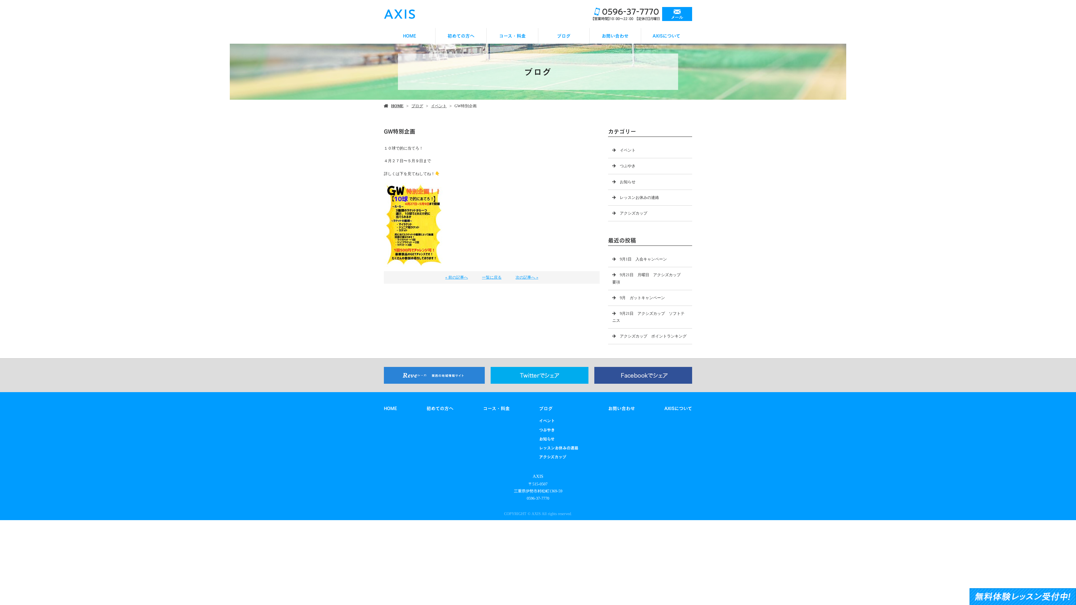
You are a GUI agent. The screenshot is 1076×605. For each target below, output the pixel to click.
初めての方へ (460, 35)
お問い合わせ (615, 35)
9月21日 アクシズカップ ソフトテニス (648, 317)
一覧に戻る (492, 277)
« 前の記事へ (456, 277)
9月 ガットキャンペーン (642, 298)
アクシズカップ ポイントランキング (653, 336)
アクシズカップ (633, 213)
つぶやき (628, 166)
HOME (409, 35)
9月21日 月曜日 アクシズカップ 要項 (648, 278)
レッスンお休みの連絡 (639, 198)
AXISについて (666, 35)
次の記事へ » (527, 277)
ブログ (564, 35)
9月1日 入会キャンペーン (643, 259)
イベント (439, 106)
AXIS (538, 476)
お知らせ (628, 182)
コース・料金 (512, 35)
